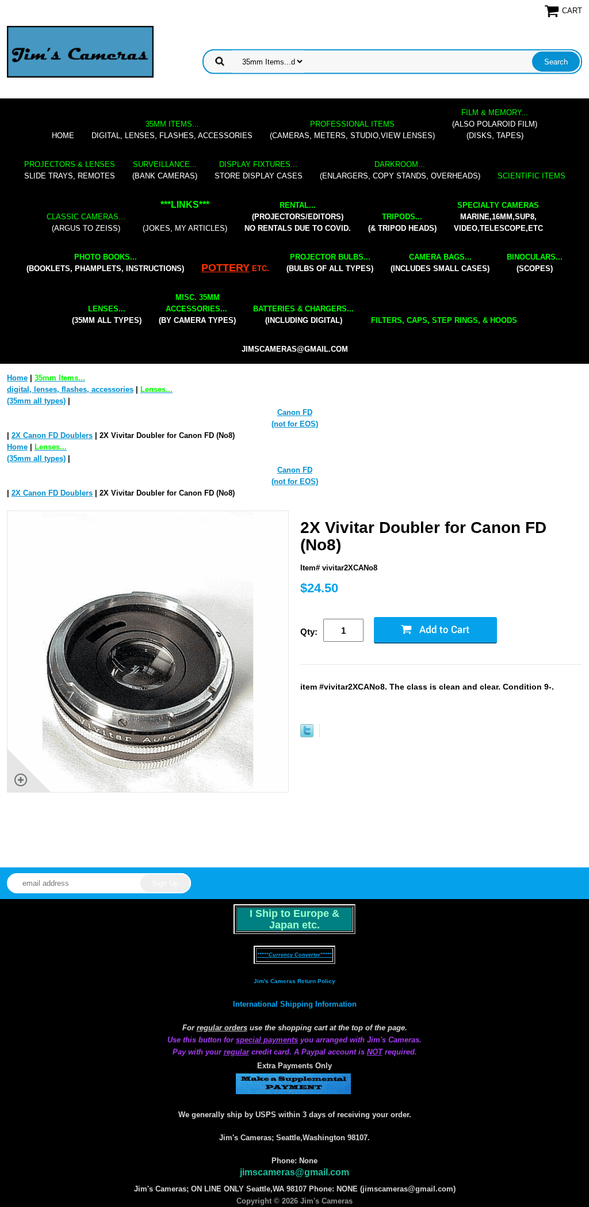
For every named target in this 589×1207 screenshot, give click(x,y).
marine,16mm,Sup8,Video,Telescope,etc (498, 217)
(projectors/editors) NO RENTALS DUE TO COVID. (297, 217)
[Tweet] (306, 734)
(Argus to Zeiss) (86, 222)
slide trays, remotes (69, 170)
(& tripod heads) (402, 222)
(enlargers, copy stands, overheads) (400, 170)
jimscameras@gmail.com (295, 349)
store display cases (259, 170)
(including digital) (303, 314)
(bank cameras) (164, 170)
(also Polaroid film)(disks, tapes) (494, 124)
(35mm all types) (106, 314)
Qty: (309, 632)
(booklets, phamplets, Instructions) (105, 263)
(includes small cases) (440, 263)
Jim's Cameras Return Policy (294, 981)
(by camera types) (197, 309)
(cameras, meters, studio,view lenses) (352, 130)
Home (63, 135)
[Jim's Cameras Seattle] (80, 51)
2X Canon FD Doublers (52, 435)
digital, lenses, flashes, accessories (172, 130)
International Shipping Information (295, 1004)
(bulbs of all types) (329, 263)
